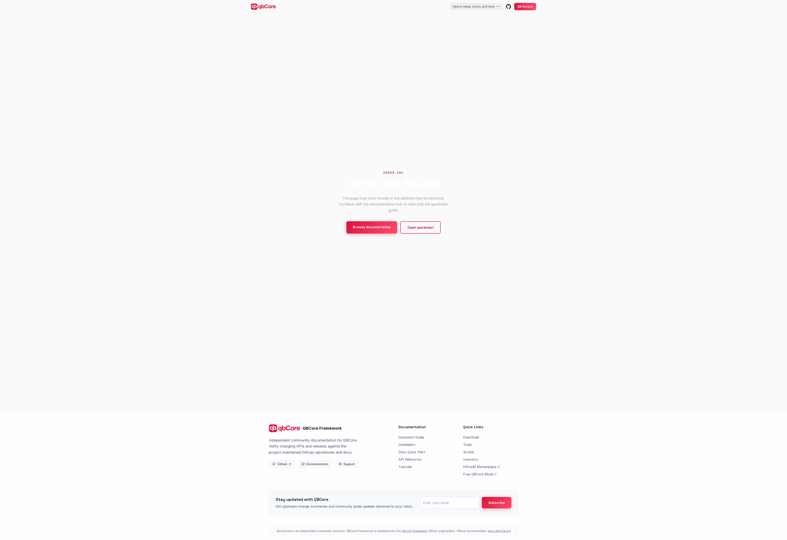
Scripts (468, 452)
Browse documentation (372, 227)
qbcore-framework (415, 531)
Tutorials (405, 467)
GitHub (282, 464)
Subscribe (496, 503)
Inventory (470, 459)
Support (349, 464)
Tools (467, 445)
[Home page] (263, 6)
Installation (406, 445)
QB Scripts (525, 6)
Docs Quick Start (411, 452)
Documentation (317, 464)
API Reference (409, 459)
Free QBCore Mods (478, 474)
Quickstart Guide (411, 437)
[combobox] (476, 6)
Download (471, 437)
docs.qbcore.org (499, 531)
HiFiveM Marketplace (479, 467)
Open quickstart (420, 227)
